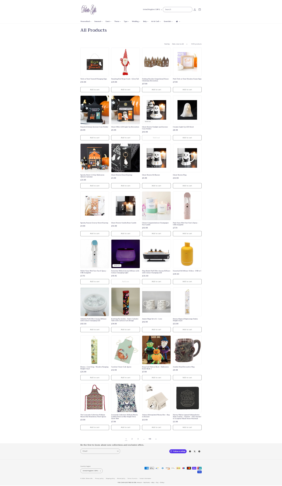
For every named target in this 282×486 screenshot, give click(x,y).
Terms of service (132, 478)
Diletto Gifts (89, 478)
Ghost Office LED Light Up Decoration (125, 127)
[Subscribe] (117, 451)
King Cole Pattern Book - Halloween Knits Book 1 (155, 368)
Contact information (145, 478)
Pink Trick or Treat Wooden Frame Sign (187, 79)
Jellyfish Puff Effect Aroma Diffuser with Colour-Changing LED (93, 320)
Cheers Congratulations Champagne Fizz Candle (155, 224)
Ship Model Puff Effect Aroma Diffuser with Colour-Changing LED (156, 272)
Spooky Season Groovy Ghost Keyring (94, 223)
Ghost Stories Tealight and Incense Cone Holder (155, 128)
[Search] (189, 9)
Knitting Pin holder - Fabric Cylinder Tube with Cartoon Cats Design (124, 320)
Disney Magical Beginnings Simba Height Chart (185, 320)
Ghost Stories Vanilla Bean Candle (123, 223)
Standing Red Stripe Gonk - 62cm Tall (125, 79)
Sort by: (167, 44)
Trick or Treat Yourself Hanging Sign (93, 79)
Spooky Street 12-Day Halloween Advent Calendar (92, 176)
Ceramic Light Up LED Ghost (183, 127)
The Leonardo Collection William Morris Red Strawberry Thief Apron (93, 416)
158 (150, 439)
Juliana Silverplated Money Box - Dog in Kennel (156, 416)
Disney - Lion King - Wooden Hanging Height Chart (94, 368)
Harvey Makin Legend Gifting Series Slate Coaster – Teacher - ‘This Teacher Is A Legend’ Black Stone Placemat (187, 417)
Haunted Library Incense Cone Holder (94, 127)
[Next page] (155, 439)
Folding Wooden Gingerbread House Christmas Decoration (155, 80)
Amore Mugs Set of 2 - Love (152, 319)
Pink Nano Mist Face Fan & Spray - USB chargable (185, 224)
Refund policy (121, 478)
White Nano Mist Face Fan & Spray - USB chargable (93, 272)
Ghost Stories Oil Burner (151, 175)
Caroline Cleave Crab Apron (121, 367)
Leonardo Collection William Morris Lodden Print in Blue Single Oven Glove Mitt (124, 417)
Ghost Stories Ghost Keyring (121, 175)
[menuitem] (86, 21)
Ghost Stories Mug (179, 175)
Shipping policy (110, 478)
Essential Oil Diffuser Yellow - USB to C (187, 271)
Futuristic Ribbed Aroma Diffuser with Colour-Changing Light (125, 272)
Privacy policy (99, 478)
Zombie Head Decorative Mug (184, 367)
